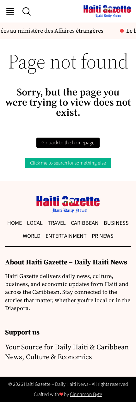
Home (14, 223)
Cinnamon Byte (86, 394)
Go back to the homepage (68, 142)
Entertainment (66, 236)
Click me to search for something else (68, 162)
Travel (57, 223)
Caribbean (85, 223)
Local (35, 223)
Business (116, 223)
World (31, 236)
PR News (103, 236)
